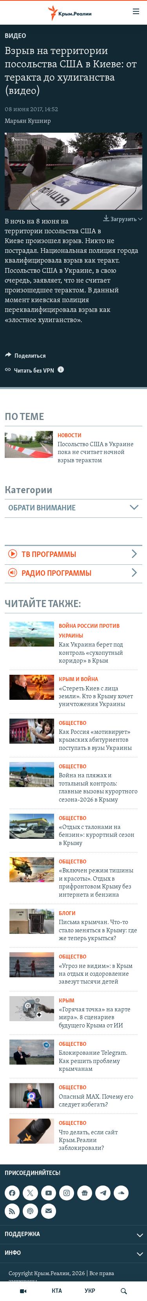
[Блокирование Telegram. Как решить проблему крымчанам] (31, 1052)
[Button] (25, 357)
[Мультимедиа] (23, 1291)
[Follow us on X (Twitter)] (30, 1193)
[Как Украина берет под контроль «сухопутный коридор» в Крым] (31, 634)
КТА (57, 1291)
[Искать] (124, 1291)
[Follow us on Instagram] (66, 1193)
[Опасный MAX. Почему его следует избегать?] (31, 1095)
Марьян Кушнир (28, 121)
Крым (66, 1001)
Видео (15, 36)
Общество (72, 723)
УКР (90, 1291)
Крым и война (78, 680)
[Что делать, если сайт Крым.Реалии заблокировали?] (31, 1131)
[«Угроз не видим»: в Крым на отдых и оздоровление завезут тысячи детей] (31, 964)
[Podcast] (30, 1211)
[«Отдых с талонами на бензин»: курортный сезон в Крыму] (31, 826)
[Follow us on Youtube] (48, 1193)
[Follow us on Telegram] (102, 1193)
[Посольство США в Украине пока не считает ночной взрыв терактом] (29, 444)
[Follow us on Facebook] (12, 1193)
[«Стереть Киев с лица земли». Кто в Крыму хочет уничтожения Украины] (31, 687)
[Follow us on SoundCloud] (121, 1193)
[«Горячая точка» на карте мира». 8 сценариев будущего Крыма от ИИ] (31, 1008)
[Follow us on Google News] (84, 1193)
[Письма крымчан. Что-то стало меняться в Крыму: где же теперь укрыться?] (31, 921)
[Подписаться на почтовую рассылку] (48, 1211)
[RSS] (12, 1211)
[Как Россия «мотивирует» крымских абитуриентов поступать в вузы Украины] (31, 731)
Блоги (67, 914)
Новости (70, 436)
